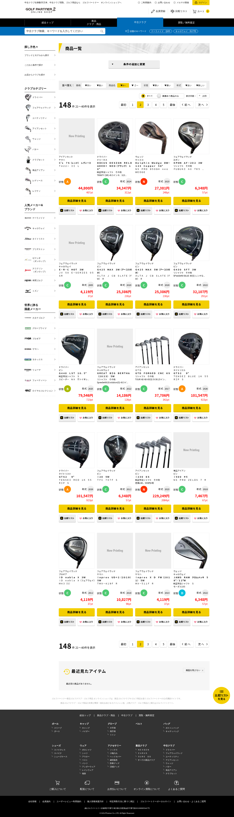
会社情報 (32, 801)
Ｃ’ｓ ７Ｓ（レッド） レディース (75, 162)
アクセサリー (114, 745)
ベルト (139, 723)
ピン (99, 266)
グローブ (112, 723)
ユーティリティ (172, 757)
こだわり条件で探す (33, 65)
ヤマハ (62, 159)
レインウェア (87, 770)
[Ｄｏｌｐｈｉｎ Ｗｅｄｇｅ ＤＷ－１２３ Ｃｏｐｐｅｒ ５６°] (153, 136)
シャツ (85, 753)
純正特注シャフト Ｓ (69, 376)
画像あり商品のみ (170, 95)
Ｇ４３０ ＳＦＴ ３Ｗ (184, 269)
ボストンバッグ (172, 728)
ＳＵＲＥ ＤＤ (144, 757)
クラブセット (171, 773)
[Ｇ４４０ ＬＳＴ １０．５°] (77, 346)
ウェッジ (139, 156)
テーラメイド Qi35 (160, 31)
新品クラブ (141, 745)
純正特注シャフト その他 (109, 172)
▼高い (100, 85)
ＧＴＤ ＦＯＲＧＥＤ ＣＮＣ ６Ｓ (152, 373)
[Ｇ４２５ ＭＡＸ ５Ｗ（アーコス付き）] (153, 243)
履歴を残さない (193, 670)
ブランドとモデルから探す (36, 55)
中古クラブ (140, 22)
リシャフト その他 (182, 165)
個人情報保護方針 (95, 801)
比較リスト (181, 11)
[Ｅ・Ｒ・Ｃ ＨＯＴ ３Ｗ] (77, 243)
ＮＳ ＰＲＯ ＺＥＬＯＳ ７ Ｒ (189, 479)
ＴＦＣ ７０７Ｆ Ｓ (107, 479)
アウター (86, 757)
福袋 (84, 773)
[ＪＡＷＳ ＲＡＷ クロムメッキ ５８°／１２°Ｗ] (191, 550)
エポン (176, 159)
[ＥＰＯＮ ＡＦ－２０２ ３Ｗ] (191, 136)
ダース (57, 731)
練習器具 (114, 760)
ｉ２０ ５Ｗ (103, 476)
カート (202, 11)
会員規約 (46, 801)
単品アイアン (179, 470)
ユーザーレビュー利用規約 (69, 801)
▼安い (88, 85)
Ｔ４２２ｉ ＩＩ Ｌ (69, 165)
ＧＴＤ (138, 370)
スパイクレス (59, 750)
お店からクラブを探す (34, 75)
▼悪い (167, 85)
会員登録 (160, 11)
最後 (172, 105)
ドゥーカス (102, 159)
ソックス (114, 750)
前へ (187, 105)
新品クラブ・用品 (94, 22)
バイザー (86, 731)
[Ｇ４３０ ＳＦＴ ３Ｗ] (191, 243)
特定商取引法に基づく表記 (122, 801)
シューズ (56, 745)
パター (168, 767)
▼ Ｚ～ (135, 85)
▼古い (188, 85)
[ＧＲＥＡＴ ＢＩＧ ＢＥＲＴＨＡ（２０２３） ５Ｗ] (115, 346)
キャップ (84, 723)
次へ (201, 105)
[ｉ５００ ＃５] (191, 450)
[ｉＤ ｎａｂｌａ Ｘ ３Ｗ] (77, 550)
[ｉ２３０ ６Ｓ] (153, 450)
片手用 (113, 728)
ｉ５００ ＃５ (180, 476)
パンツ (85, 763)
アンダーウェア (88, 767)
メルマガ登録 (183, 2)
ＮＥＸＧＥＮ (143, 750)
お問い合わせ (164, 2)
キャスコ (139, 159)
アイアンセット (66, 156)
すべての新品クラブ (146, 760)
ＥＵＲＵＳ (142, 753)
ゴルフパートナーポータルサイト (155, 801)
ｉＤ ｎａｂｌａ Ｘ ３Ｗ (72, 577)
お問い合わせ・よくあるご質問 (191, 801)
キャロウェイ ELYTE (185, 31)
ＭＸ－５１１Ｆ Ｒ (144, 583)
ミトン (113, 735)
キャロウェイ (65, 266)
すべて (150, 95)
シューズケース (60, 757)
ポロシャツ (86, 750)
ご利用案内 (146, 2)
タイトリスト (179, 370)
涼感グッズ (114, 767)
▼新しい (200, 85)
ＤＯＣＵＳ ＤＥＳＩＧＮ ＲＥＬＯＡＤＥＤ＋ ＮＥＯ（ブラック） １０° (114, 165)
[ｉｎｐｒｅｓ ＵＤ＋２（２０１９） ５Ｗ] (115, 550)
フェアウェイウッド (182, 156)
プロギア (63, 574)
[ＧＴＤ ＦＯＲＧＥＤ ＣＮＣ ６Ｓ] (153, 346)
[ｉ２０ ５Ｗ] (115, 450)
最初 (123, 105)
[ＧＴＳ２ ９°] (191, 346)
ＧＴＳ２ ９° (181, 373)
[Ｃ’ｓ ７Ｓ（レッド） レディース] (77, 136)
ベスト (85, 760)
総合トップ (48, 22)
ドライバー (102, 156)
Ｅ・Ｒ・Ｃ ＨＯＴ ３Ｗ (71, 269)
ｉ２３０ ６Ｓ (142, 476)
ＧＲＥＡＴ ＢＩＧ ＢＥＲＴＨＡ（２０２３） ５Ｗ (113, 375)
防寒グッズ (114, 763)
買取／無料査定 (186, 22)
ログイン (203, 2)
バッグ (166, 723)
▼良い (156, 85)
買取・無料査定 (146, 715)
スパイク (58, 753)
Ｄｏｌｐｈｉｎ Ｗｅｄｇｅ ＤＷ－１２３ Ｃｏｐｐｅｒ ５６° (152, 164)
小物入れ (114, 753)
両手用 (113, 731)
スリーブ (58, 728)
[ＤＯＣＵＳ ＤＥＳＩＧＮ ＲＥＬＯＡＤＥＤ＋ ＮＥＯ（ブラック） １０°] (115, 136)
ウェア (83, 745)
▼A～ (123, 85)
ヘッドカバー (115, 757)
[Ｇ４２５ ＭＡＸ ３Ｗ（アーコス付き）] (115, 243)
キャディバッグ (172, 731)
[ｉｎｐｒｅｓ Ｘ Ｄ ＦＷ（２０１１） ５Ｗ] (153, 550)
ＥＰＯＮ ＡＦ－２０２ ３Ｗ (187, 162)
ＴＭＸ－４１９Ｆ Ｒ (107, 583)
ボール (55, 723)
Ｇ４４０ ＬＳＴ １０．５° (73, 373)
